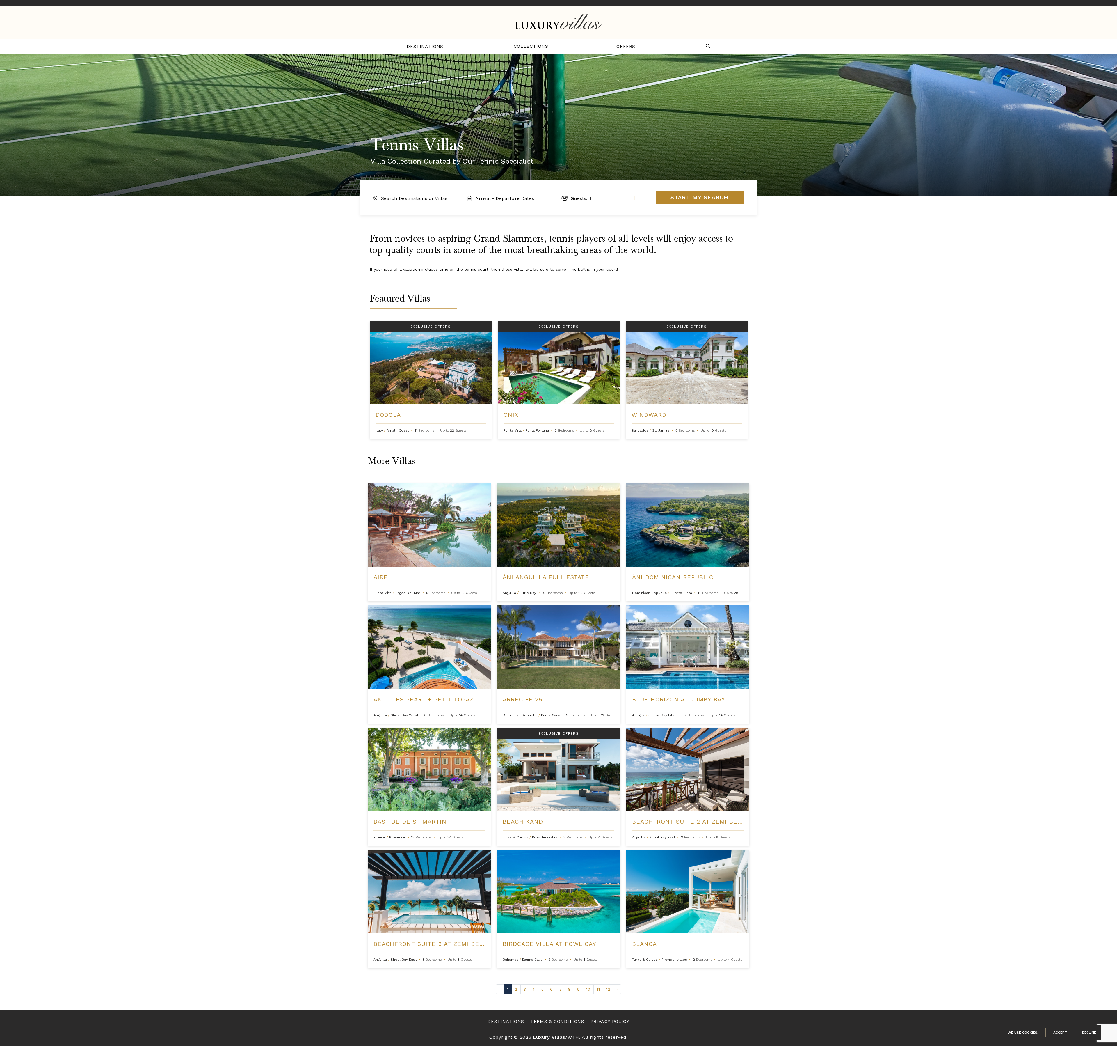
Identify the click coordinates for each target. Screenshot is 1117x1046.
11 (598, 989)
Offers (625, 46)
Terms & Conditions (557, 1021)
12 (608, 989)
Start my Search (699, 197)
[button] (708, 46)
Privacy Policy (609, 1021)
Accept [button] (1060, 1033)
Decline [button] (1089, 1033)
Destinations (425, 46)
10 (588, 989)
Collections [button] (531, 46)
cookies (1029, 1033)
